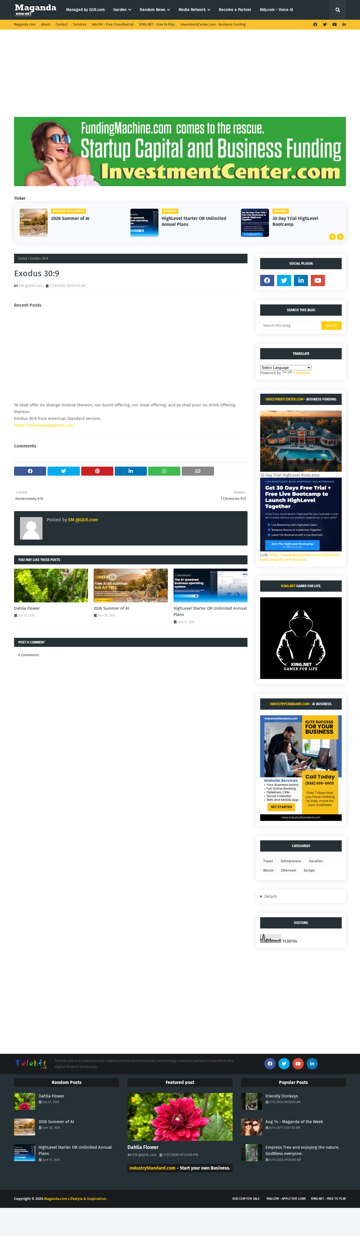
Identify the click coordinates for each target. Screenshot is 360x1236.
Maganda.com (24, 24)
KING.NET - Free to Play (157, 24)
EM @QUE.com (31, 286)
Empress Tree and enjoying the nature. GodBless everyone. (302, 1150)
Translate (301, 373)
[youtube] (334, 25)
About (45, 24)
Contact (62, 24)
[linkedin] (343, 25)
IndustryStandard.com (289, 704)
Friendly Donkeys (282, 1096)
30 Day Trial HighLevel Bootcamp (295, 221)
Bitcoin (268, 870)
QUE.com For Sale (246, 1199)
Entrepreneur (291, 861)
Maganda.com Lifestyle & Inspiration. (75, 1199)
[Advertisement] (180, 77)
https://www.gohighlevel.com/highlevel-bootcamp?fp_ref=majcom (300, 557)
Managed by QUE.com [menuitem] (85, 9)
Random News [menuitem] (152, 9)
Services (79, 24)
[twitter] (324, 25)
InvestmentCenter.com (284, 399)
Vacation (316, 861)
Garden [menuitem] (120, 9)
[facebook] (315, 25)
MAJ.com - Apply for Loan (286, 1199)
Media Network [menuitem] (192, 9)
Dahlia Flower (27, 608)
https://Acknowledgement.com (43, 425)
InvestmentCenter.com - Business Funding (213, 24)
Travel (268, 861)
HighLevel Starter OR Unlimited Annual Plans (194, 221)
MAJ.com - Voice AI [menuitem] (276, 9)
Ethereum (288, 870)
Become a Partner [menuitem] (235, 9)
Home (22, 258)
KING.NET (288, 586)
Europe (309, 870)
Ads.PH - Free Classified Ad (113, 24)
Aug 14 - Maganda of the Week (294, 1121)
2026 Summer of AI (70, 218)
